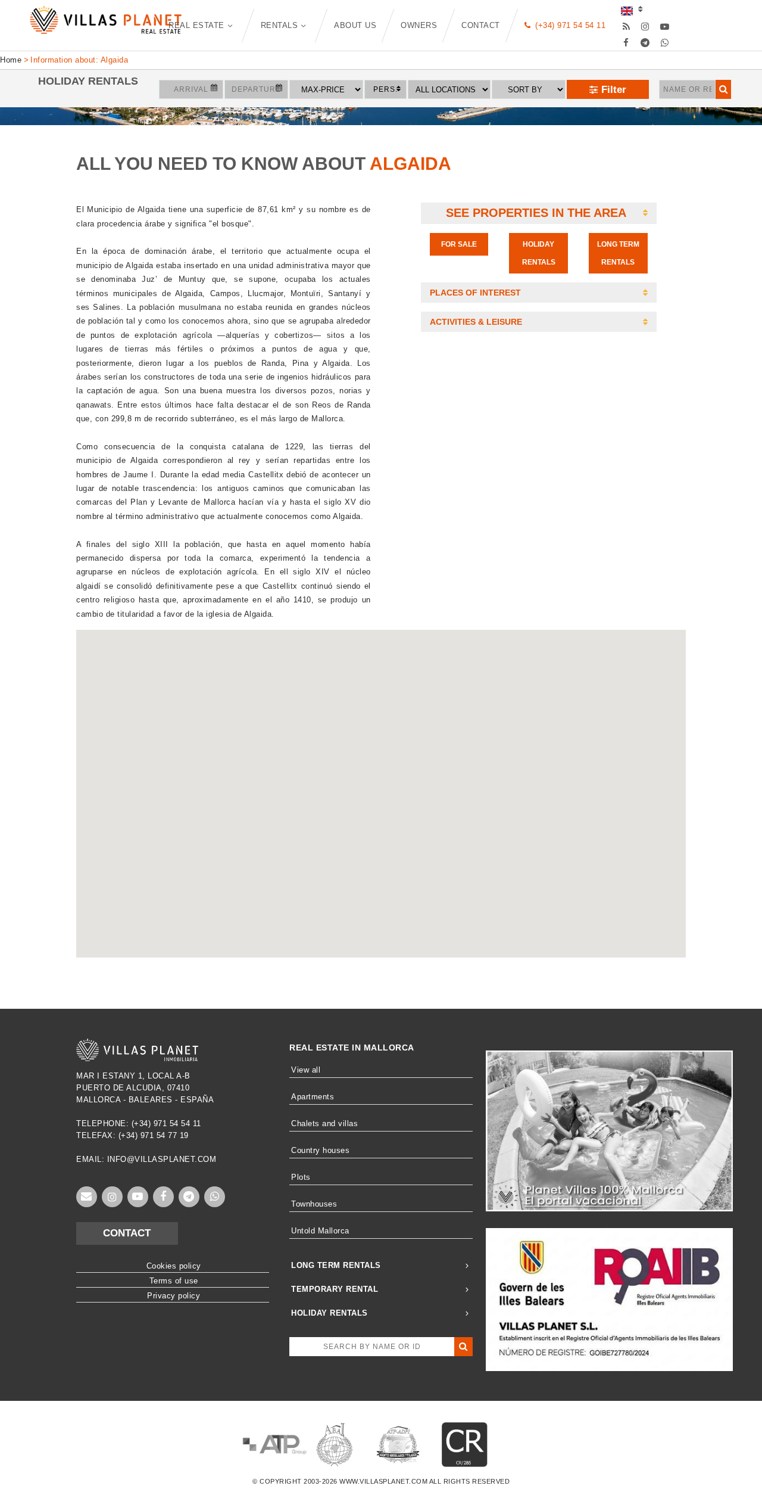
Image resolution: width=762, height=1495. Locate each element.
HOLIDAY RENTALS (538, 253)
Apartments (312, 1096)
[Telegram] (646, 43)
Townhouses (314, 1203)
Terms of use (173, 1280)
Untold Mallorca (320, 1230)
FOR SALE (459, 244)
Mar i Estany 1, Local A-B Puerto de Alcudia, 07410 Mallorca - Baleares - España (145, 1087)
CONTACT (127, 1233)
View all (305, 1069)
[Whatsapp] (665, 43)
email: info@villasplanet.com (146, 1159)
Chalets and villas (324, 1123)
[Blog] (626, 26)
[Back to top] (723, 1456)
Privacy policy (173, 1295)
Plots (301, 1177)
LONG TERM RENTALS (618, 253)
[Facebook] (626, 43)
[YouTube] (665, 26)
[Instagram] (646, 26)
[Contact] (86, 1196)
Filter (612, 89)
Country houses (320, 1150)
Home (10, 59)
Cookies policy (173, 1265)
